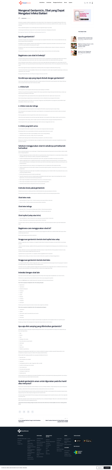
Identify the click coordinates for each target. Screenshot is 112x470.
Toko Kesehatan (40, 443)
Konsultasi (38, 440)
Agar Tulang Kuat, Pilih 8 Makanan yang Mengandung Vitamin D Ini (34, 32)
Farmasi (58, 447)
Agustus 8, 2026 (80, 48)
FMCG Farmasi (59, 450)
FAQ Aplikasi (66, 452)
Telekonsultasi (30, 443)
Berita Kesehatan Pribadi (67, 442)
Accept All (107, 467)
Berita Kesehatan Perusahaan (67, 439)
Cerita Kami (48, 443)
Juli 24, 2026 (80, 54)
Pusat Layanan (67, 450)
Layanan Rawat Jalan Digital (31, 441)
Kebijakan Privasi (67, 454)
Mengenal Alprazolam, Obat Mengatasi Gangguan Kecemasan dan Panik (34, 73)
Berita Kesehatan (40, 456)
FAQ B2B (29, 455)
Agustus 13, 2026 (80, 40)
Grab (47, 448)
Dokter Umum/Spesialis (41, 442)
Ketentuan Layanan (67, 455)
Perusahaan (20, 440)
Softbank (47, 450)
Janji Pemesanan (40, 445)
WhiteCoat (48, 453)
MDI (46, 452)
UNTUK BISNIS (20, 435)
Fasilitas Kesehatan (60, 443)
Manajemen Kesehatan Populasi (31, 447)
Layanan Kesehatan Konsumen (30, 453)
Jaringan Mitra (20, 443)
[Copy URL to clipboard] (32, 411)
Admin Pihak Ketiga (60, 449)
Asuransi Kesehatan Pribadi (40, 454)
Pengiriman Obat (30, 445)
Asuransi (19, 442)
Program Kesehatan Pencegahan (31, 450)
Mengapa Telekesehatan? (50, 441)
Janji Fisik (38, 452)
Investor (47, 446)
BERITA (65, 435)
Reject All (100, 467)
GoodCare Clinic (30, 457)
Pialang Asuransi (59, 445)
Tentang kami (48, 445)
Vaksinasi (38, 447)
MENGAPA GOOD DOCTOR (49, 436)
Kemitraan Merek (30, 459)
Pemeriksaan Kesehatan (39, 450)
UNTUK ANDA (39, 435)
